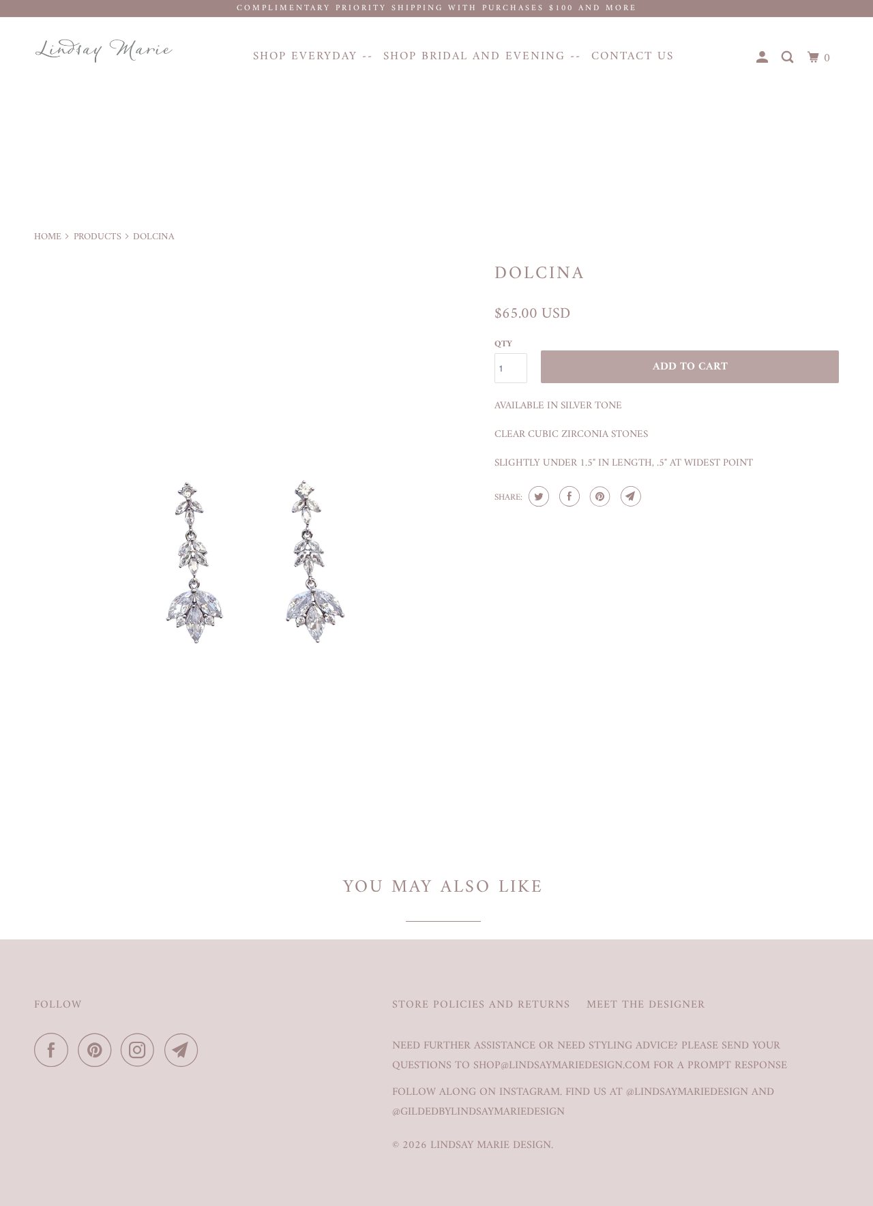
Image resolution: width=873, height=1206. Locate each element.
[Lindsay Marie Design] (104, 51)
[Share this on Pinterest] (598, 496)
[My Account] (764, 58)
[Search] (789, 58)
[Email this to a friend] (629, 496)
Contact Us (632, 56)
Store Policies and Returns (481, 1005)
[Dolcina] (257, 549)
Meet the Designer (646, 1005)
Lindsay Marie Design (490, 1145)
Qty (503, 344)
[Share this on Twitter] (537, 496)
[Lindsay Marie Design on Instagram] (141, 1050)
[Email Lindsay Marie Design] (184, 1050)
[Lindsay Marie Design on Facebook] (54, 1050)
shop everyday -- (313, 56)
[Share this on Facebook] (568, 496)
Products (97, 236)
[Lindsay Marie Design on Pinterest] (98, 1050)
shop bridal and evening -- (482, 56)
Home (47, 236)
